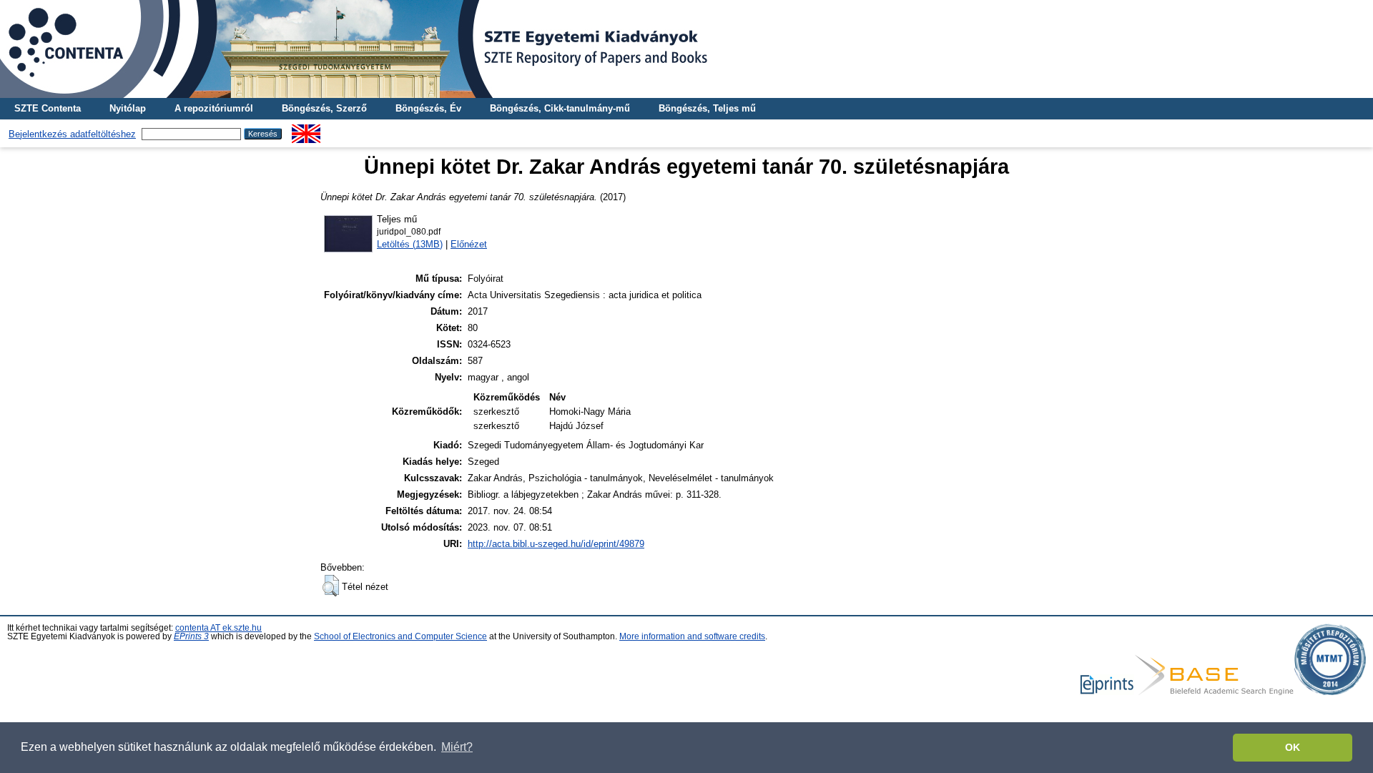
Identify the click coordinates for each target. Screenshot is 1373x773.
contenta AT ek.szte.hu (218, 628)
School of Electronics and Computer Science (400, 636)
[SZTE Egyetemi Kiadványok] (686, 49)
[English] (306, 129)
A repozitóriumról (213, 108)
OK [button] (1292, 747)
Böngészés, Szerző (324, 108)
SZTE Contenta (47, 108)
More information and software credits (692, 636)
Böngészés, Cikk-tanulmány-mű (560, 108)
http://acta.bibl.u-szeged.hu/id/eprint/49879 (556, 543)
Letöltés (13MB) (410, 244)
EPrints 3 (191, 636)
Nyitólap (127, 108)
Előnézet (469, 244)
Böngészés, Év (428, 108)
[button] (331, 585)
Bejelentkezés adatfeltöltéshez (72, 134)
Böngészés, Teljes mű (707, 108)
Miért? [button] (457, 747)
